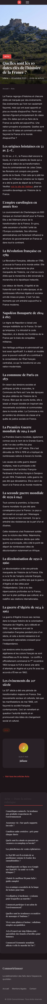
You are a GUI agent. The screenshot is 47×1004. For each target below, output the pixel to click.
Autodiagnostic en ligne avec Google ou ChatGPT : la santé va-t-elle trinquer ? (22, 869)
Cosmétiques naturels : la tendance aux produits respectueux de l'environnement (22, 814)
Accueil (5, 89)
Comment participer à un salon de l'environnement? (21, 906)
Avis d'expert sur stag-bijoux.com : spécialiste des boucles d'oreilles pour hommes (23, 934)
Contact (33, 988)
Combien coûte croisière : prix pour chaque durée (22, 833)
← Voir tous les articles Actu (16, 776)
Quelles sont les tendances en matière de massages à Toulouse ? (23, 915)
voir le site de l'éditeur (22, 186)
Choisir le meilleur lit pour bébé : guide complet (21, 879)
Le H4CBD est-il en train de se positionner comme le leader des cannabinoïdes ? (21, 858)
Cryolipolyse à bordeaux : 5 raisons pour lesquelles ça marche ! (22, 897)
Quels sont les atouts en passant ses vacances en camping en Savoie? (22, 841)
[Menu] (27, 2)
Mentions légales (19, 988)
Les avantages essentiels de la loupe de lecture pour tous (22, 888)
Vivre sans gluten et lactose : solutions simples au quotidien (23, 923)
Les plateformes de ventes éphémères (23, 849)
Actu (6, 56)
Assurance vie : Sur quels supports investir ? (21, 824)
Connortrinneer (13, 968)
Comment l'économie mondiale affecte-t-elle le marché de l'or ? (20, 944)
